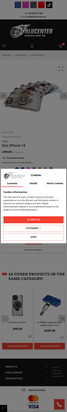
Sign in (32, 46)
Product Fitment (33, 250)
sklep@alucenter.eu (36, 16)
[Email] (33, 5)
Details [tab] (33, 183)
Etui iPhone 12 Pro (17, 322)
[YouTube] (41, 5)
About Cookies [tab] (55, 183)
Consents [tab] (12, 183)
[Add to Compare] (30, 336)
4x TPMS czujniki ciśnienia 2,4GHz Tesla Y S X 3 (49, 323)
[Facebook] (18, 5)
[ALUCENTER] (33, 31)
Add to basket (17, 346)
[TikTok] (49, 5)
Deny (34, 237)
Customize (32, 228)
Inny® (5, 141)
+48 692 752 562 (35, 13)
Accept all (33, 219)
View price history (15, 157)
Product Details (33, 244)
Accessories (16, 137)
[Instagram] (25, 5)
